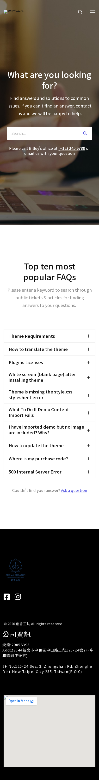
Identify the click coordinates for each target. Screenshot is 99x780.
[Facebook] (7, 597)
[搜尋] (85, 133)
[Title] (18, 597)
